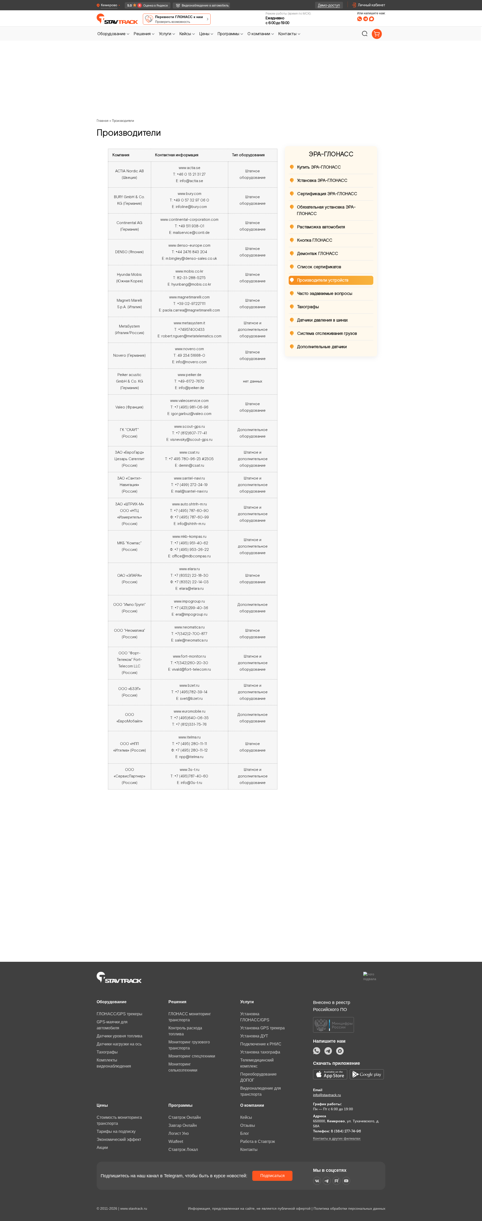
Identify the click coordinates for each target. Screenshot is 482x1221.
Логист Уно (178, 1133)
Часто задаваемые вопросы (324, 293)
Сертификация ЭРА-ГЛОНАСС (327, 194)
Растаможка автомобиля (321, 227)
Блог (244, 1133)
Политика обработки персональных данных (349, 1208)
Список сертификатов (319, 267)
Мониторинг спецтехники (191, 1056)
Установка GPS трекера (262, 1028)
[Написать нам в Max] (340, 1051)
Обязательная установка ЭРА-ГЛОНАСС (326, 210)
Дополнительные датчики (322, 347)
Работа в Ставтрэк (257, 1141)
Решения (177, 1002)
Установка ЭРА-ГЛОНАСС (322, 180)
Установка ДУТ (254, 1036)
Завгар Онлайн (182, 1125)
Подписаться (272, 1176)
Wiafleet (175, 1141)
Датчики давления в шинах (322, 320)
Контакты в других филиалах (336, 1138)
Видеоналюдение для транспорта (260, 1091)
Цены (102, 1105)
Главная (102, 121)
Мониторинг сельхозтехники (182, 1067)
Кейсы (246, 1117)
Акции (102, 1147)
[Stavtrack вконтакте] (317, 1181)
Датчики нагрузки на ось (119, 1044)
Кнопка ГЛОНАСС (314, 240)
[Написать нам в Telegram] (365, 18)
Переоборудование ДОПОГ (258, 1077)
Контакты (249, 1149)
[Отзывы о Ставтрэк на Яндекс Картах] (145, 5)
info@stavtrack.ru (327, 1095)
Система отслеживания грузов (327, 333)
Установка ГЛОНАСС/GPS (254, 1017)
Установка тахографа (260, 1052)
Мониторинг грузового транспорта (189, 1045)
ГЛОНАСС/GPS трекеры (119, 1014)
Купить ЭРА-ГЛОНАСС (319, 167)
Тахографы (308, 307)
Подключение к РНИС (260, 1044)
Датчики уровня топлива (119, 1036)
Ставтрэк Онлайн (184, 1117)
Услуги (247, 1002)
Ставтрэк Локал (183, 1149)
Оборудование (112, 1002)
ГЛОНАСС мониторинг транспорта (189, 1017)
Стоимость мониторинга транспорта (119, 1120)
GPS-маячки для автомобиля (112, 1025)
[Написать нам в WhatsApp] (359, 18)
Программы (180, 1105)
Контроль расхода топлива (185, 1031)
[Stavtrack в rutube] (336, 1181)
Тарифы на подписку (116, 1131)
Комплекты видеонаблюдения (114, 1063)
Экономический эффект (119, 1139)
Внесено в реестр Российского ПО (331, 1006)
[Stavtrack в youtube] (346, 1181)
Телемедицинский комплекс (257, 1063)
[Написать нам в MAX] (371, 18)
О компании (252, 1105)
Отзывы (247, 1125)
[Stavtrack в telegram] (327, 1181)
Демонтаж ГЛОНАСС (317, 253)
